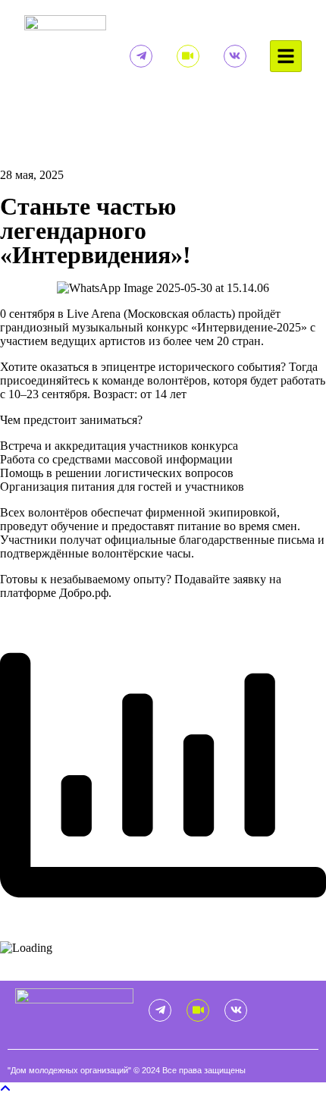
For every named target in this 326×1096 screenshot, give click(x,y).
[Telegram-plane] (141, 56)
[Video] (188, 56)
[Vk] (235, 56)
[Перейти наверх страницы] (5, 1088)
